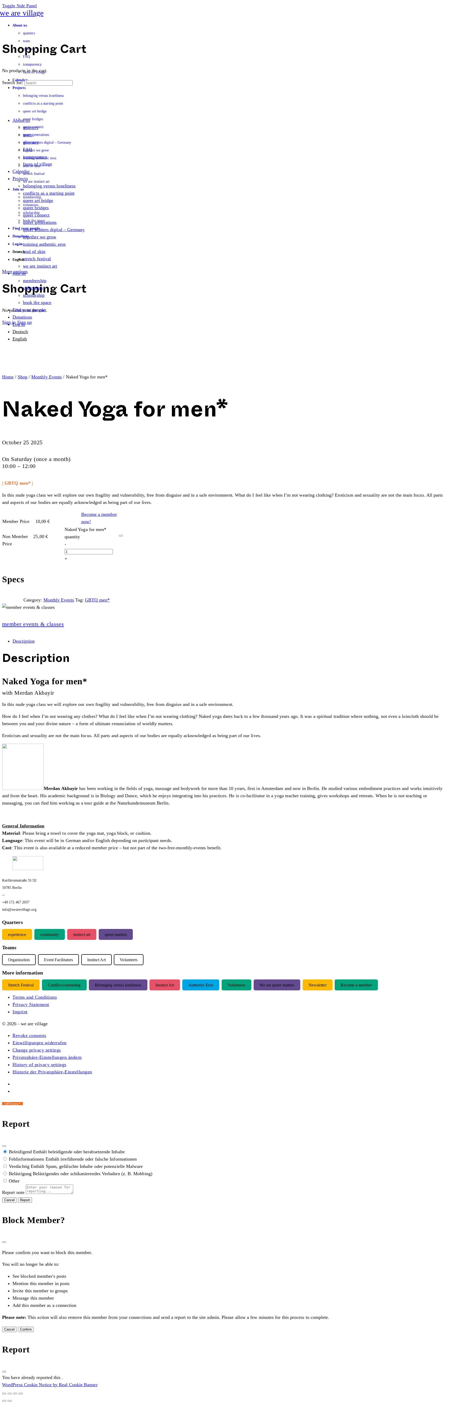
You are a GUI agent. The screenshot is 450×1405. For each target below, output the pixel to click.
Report (25, 1200)
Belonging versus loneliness (118, 985)
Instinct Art (164, 985)
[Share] (15, 1393)
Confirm (26, 1329)
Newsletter (318, 985)
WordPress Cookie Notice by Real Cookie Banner (50, 1384)
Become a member (356, 985)
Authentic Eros (200, 985)
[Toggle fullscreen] (10, 1393)
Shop (22, 376)
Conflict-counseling (64, 985)
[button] (29, 1035)
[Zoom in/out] (4, 1393)
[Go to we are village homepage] (22, 13)
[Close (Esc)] (4, 1146)
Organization (19, 960)
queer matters (116, 934)
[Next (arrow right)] (10, 1401)
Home (8, 376)
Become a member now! (99, 518)
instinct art (81, 934)
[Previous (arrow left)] (4, 1401)
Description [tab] (23, 641)
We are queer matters (276, 985)
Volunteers (236, 985)
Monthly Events (46, 376)
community (49, 934)
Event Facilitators (58, 960)
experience (17, 934)
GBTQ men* (97, 600)
